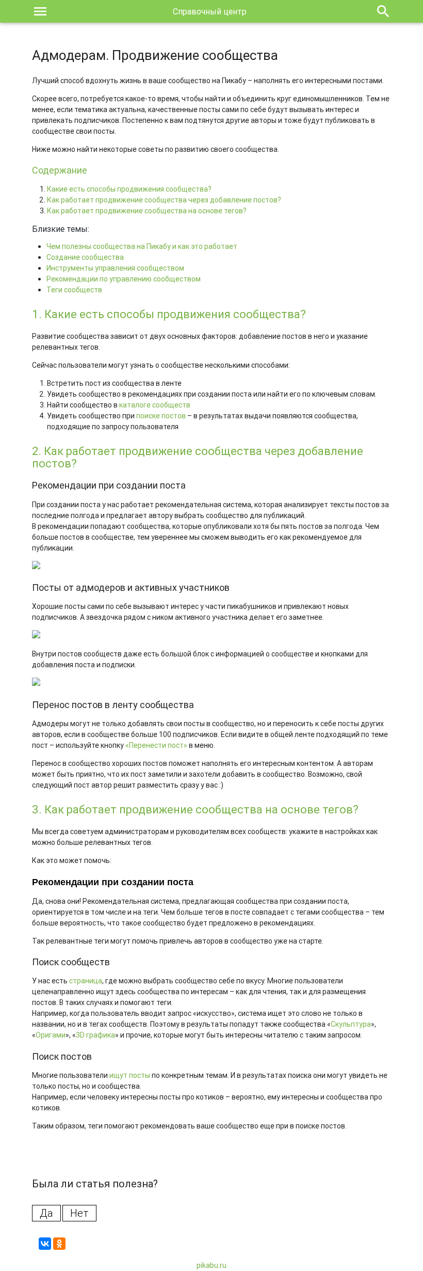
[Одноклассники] (59, 1243)
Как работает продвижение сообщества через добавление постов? (164, 200)
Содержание (59, 170)
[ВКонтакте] (45, 1243)
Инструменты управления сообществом (115, 268)
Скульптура (351, 1024)
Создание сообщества (85, 257)
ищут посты (129, 1075)
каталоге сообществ (154, 405)
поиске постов (161, 415)
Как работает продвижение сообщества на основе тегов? (147, 210)
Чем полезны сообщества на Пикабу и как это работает (141, 246)
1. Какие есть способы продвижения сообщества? (169, 314)
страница (85, 980)
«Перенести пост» (156, 745)
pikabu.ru (211, 1265)
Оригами (51, 1035)
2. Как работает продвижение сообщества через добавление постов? (197, 457)
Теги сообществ (74, 289)
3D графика (95, 1035)
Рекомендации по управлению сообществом (123, 279)
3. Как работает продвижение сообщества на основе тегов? (195, 810)
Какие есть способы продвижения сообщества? (129, 189)
